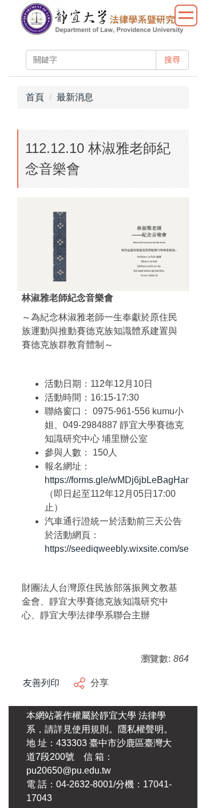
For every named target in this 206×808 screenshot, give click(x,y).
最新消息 (75, 97)
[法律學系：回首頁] (102, 20)
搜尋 (172, 59)
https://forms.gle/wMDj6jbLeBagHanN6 (124, 480)
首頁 (35, 97)
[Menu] (186, 15)
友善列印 (41, 683)
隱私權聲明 (141, 729)
